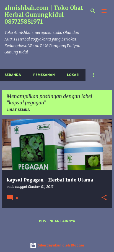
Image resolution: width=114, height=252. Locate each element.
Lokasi (73, 75)
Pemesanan (44, 75)
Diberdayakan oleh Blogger (60, 245)
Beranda (12, 75)
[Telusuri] (93, 11)
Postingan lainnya (57, 221)
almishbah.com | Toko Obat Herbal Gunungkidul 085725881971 (43, 14)
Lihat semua (18, 110)
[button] (104, 198)
